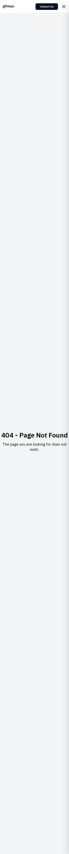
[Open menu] (64, 6)
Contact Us (47, 6)
